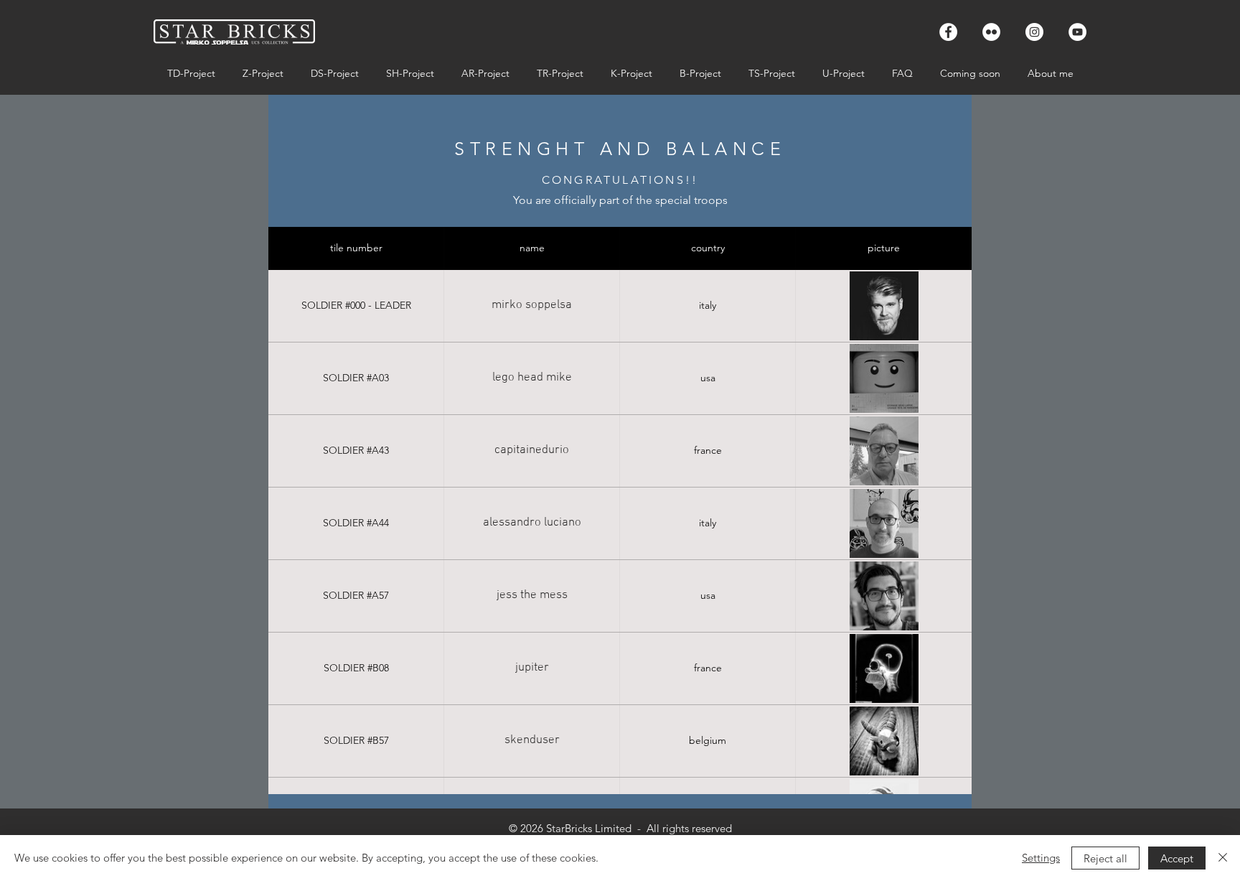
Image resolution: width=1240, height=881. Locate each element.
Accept (1176, 858)
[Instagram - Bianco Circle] (1034, 32)
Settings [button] (1041, 857)
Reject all (1105, 858)
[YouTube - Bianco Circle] (1077, 32)
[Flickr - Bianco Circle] (991, 32)
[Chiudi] (1222, 858)
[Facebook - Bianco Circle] (948, 32)
